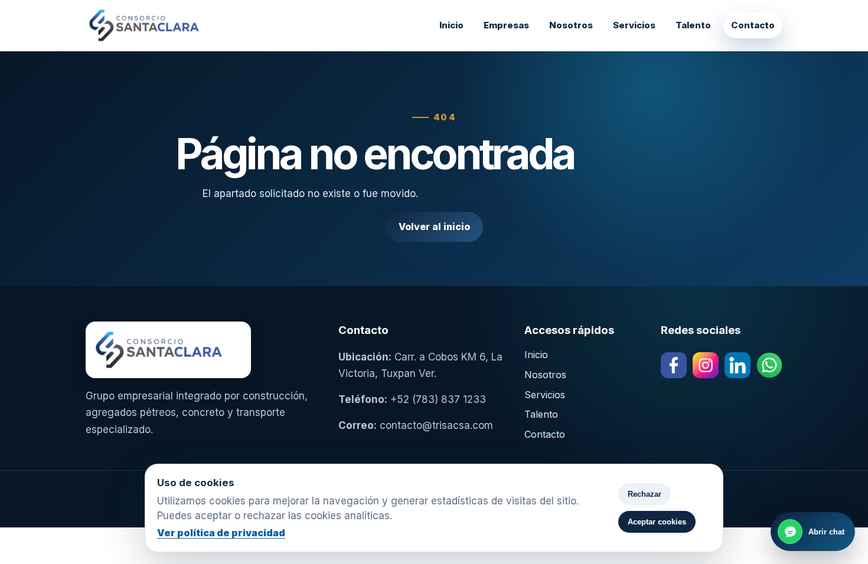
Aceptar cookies (657, 521)
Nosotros (571, 25)
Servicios (634, 25)
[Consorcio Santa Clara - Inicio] (174, 25)
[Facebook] (674, 365)
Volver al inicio (434, 226)
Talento (693, 25)
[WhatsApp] (769, 365)
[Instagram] (706, 365)
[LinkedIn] (737, 365)
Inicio (451, 25)
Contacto (753, 25)
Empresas (506, 25)
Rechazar (644, 494)
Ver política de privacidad (221, 533)
